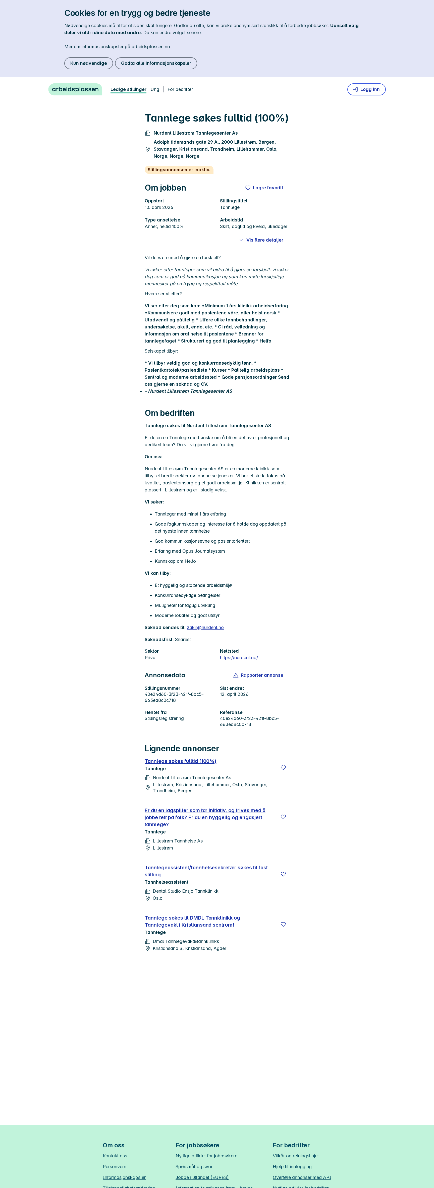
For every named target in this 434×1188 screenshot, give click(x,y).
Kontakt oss (115, 1155)
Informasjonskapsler (124, 1177)
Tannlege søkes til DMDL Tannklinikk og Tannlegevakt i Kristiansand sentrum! (192, 921)
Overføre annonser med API (302, 1177)
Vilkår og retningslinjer (296, 1155)
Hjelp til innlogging (292, 1166)
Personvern (114, 1166)
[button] (258, 675)
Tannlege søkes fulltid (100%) (180, 761)
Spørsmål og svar (194, 1166)
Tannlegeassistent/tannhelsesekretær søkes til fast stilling (206, 871)
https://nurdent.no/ (239, 657)
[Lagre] (283, 768)
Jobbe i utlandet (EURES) (202, 1177)
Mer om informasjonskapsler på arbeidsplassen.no (117, 46)
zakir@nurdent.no (205, 627)
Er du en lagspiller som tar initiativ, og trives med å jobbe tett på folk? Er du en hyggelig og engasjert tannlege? (205, 817)
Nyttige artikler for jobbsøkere (206, 1155)
